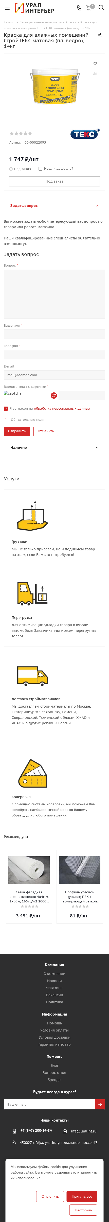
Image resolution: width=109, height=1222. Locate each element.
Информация (54, 1014)
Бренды (54, 1079)
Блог (55, 1065)
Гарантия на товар (55, 1044)
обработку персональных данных (62, 408)
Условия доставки (54, 1037)
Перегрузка (22, 617)
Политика (54, 1002)
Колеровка (21, 797)
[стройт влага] (54, 85)
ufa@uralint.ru (84, 1131)
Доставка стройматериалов (36, 699)
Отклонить (50, 1196)
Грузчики (19, 541)
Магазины (54, 988)
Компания (54, 964)
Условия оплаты (54, 1030)
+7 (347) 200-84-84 (36, 1130)
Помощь (54, 1023)
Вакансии (54, 995)
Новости (54, 981)
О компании (54, 973)
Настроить (83, 1210)
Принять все (82, 1196)
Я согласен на (50, 408)
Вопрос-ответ (54, 1072)
